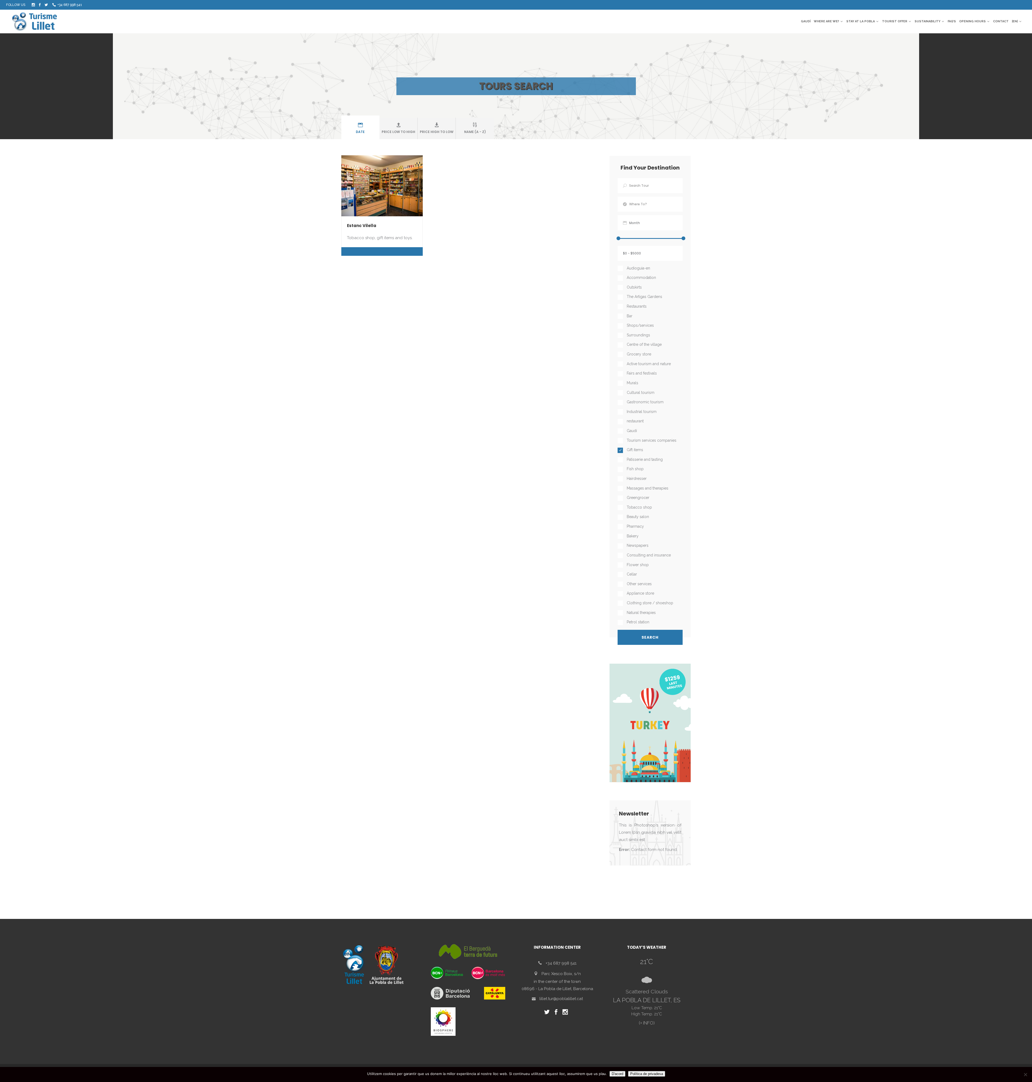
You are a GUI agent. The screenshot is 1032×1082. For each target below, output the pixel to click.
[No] (1025, 1074)
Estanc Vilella (361, 225)
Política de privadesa (646, 1074)
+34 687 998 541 (70, 5)
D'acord (617, 1074)
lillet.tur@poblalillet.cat (561, 998)
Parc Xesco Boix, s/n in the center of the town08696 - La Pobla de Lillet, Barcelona (557, 981)
